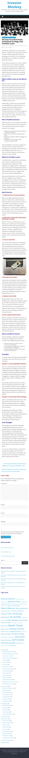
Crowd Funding (5, 662)
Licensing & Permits (6, 731)
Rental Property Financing (8, 684)
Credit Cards (3, 605)
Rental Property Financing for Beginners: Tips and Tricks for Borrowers (14, 470)
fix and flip (15, 616)
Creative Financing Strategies (8, 658)
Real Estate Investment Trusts (9, 681)
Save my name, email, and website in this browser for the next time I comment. (12, 532)
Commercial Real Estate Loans (9, 653)
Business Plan (14, 601)
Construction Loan (5, 604)
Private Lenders (6, 634)
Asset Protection (6, 720)
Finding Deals (4, 703)
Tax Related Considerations (8, 737)
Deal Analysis (16, 605)
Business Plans (5, 690)
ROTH (14, 640)
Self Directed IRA (8, 643)
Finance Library (7, 614)
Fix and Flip (4, 664)
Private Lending (18, 634)
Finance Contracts (17, 611)
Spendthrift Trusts (6, 735)
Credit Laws (9, 605)
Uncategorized (4, 742)
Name (3, 505)
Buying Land (5, 707)
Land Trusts (5, 729)
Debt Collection (8, 608)
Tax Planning (12, 645)
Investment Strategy (7, 47)
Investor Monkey (14, 4)
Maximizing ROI (5, 629)
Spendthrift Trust (20, 643)
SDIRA (21, 640)
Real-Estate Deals (11, 637)
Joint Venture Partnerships (8, 668)
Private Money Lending (7, 679)
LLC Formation (14, 622)
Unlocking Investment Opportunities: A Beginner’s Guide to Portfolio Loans (14, 465)
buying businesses (24, 601)
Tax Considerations (4, 645)
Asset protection (8, 599)
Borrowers (5, 37)
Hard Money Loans (6, 666)
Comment (4, 483)
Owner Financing (6, 675)
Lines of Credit (5, 623)
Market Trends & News (6, 740)
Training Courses (6, 701)
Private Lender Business (7, 714)
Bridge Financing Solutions (8, 651)
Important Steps (24, 617)
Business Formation (6, 722)
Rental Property (6, 640)
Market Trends (15, 625)
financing (17, 613)
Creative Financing (22, 604)
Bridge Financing (4, 601)
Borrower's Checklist (20, 599)
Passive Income (17, 628)
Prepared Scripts (14, 631)
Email (3, 513)
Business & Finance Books (8, 688)
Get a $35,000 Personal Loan (8, 556)
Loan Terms (20, 622)
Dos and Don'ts (22, 608)
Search (2, 560)
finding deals (5, 617)
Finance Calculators (6, 611)
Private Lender (24, 631)
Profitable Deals (4, 637)
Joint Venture (13, 620)
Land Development (6, 671)
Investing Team (4, 620)
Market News (4, 626)
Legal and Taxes (4, 718)
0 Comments (24, 45)
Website (3, 521)
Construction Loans (15, 604)
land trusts (23, 620)
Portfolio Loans (12, 37)
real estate (20, 636)
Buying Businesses (6, 705)
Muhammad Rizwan (15, 45)
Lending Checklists (6, 696)
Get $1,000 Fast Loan (6, 552)
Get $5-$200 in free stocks (7, 547)
